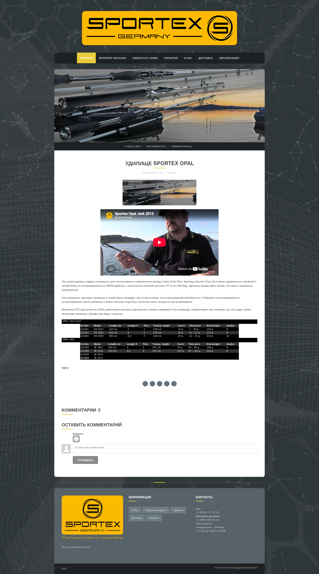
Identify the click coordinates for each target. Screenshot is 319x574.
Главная (86, 58)
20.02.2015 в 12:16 (152, 172)
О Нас (135, 510)
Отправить (85, 460)
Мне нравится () (156, 146)
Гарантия (171, 58)
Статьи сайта (132, 146)
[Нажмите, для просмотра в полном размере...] (159, 192)
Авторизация (229, 58)
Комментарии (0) (181, 146)
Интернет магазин (112, 58)
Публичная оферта (155, 510)
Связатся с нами (145, 58)
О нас (188, 58)
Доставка (205, 58)
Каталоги (154, 518)
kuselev (172, 172)
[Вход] (76, 438)
